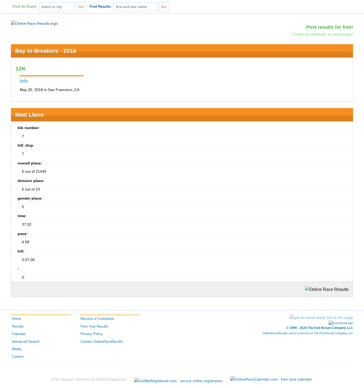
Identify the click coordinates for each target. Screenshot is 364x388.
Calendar (19, 334)
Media (16, 349)
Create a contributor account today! (322, 34)
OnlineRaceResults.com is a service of (307, 333)
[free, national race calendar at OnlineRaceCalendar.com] (271, 379)
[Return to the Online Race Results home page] (34, 23)
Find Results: (100, 7)
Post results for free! (329, 27)
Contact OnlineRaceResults (101, 342)
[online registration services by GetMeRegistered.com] (178, 379)
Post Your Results (94, 326)
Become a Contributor (97, 319)
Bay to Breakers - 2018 (45, 51)
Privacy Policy (91, 334)
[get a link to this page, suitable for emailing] (321, 317)
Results (18, 326)
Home (16, 319)
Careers (18, 356)
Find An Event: (25, 7)
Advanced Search (25, 342)
